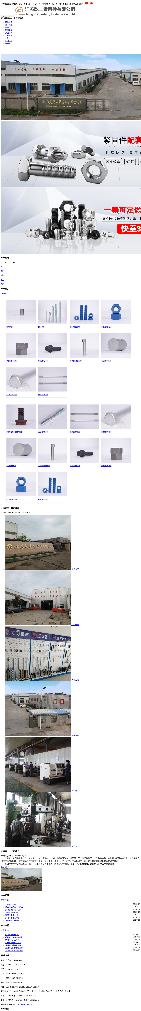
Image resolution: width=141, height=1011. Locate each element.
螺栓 (2, 266)
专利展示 (8, 35)
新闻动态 (8, 30)
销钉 (2, 284)
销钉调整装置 (10, 905)
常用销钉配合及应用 (13, 940)
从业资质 (8, 33)
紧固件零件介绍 (11, 915)
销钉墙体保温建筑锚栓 (14, 937)
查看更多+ (5, 867)
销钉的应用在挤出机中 (14, 920)
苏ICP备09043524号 (24, 1004)
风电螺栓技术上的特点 (14, 907)
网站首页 (8, 22)
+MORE (4, 293)
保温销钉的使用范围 (13, 945)
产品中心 (8, 27)
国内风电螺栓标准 (12, 935)
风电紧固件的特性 (12, 918)
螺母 (2, 271)
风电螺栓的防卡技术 (13, 910)
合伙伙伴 (8, 38)
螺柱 (2, 275)
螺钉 (2, 280)
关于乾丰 (8, 25)
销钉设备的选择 (11, 913)
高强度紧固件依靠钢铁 (14, 951)
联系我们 (8, 43)
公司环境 (8, 41)
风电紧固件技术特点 (13, 943)
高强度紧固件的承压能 (14, 948)
